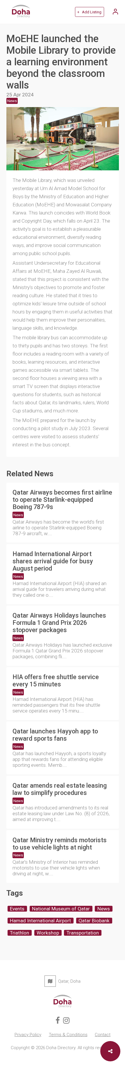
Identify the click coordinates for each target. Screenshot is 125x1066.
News (18, 515)
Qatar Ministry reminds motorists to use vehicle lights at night (59, 843)
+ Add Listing (89, 12)
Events (17, 909)
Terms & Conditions (68, 1034)
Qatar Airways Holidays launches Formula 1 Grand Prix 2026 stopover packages (59, 623)
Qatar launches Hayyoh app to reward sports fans (55, 735)
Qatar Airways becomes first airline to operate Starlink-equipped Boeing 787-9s (62, 500)
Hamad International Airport (40, 920)
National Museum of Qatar (61, 909)
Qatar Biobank (94, 920)
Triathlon (19, 933)
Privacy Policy (28, 1034)
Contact (102, 1034)
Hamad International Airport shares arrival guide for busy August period (52, 561)
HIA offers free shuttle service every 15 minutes (55, 680)
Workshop (48, 933)
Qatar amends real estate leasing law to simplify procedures (59, 789)
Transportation (83, 933)
